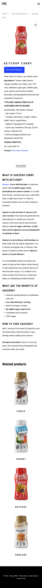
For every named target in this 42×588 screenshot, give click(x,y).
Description (21, 165)
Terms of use (21, 578)
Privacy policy (23, 576)
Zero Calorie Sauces (19, 14)
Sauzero (6, 184)
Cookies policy (33, 576)
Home (4, 14)
